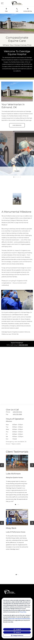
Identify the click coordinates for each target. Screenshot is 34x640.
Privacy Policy (23, 612)
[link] (17, 3)
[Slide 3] (18, 504)
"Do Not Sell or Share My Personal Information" (19, 618)
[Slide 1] (15, 504)
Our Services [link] (17, 125)
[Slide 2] (17, 574)
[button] (2, 3)
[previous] (2, 153)
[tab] (9, 421)
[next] (32, 153)
